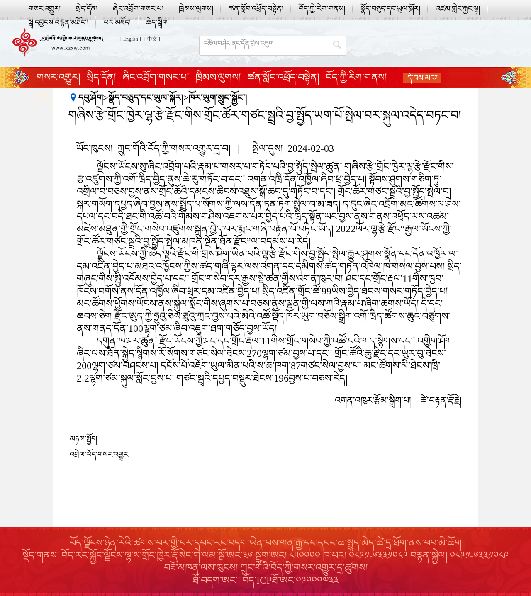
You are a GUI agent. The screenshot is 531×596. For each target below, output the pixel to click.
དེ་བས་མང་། (422, 78)
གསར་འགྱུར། (44, 9)
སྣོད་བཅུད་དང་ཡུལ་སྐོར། (390, 9)
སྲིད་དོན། (86, 9)
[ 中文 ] (152, 39)
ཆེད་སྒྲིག (157, 22)
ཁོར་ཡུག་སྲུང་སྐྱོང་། (218, 97)
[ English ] (130, 39)
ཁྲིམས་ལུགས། (196, 9)
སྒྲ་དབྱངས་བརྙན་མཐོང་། (58, 22)
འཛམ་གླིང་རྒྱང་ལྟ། (458, 9)
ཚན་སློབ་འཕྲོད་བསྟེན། (256, 9)
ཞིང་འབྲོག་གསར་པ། (138, 9)
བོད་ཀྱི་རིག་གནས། (322, 9)
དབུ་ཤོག (90, 97)
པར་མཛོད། (117, 22)
